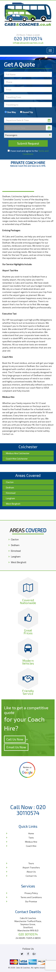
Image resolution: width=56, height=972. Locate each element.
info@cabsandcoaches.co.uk (28, 42)
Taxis (31, 837)
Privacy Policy (31, 893)
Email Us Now (16, 747)
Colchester (15, 182)
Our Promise (31, 901)
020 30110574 (28, 38)
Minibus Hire (31, 841)
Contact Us (31, 875)
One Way (11, 112)
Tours (31, 863)
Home (5, 182)
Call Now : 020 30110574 (28, 810)
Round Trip (27, 112)
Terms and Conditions (31, 897)
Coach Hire (31, 846)
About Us (31, 871)
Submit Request (28, 143)
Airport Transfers (31, 867)
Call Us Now (14, 739)
